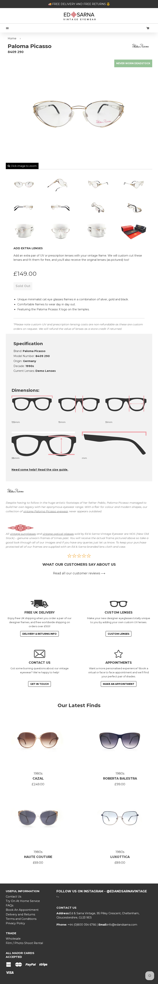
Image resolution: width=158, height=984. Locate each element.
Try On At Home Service (23, 901)
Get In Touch (39, 684)
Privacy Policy (15, 923)
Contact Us (13, 896)
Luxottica (120, 857)
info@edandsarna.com (122, 924)
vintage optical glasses (58, 534)
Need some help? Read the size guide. (40, 469)
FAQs (9, 905)
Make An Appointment (118, 684)
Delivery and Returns (20, 914)
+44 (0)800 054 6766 (82, 924)
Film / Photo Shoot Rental (24, 943)
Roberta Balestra (120, 778)
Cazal (38, 778)
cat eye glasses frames (57, 299)
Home (12, 38)
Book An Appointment (22, 910)
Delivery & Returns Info (39, 633)
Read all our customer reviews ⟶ (79, 573)
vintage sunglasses (23, 534)
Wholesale (13, 938)
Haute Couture (38, 857)
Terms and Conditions (21, 919)
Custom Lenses (118, 633)
